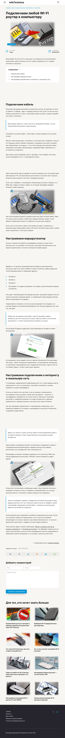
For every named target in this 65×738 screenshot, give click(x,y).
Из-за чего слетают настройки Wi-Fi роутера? (46, 650)
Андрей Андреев (53, 543)
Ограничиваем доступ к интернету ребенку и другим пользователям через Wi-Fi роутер (18, 625)
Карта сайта (9, 716)
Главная (8, 8)
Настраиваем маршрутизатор (21, 77)
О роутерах (37, 8)
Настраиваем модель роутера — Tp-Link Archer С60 (45, 673)
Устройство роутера (30, 529)
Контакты (9, 714)
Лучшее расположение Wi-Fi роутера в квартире (44, 699)
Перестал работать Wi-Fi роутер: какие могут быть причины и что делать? (17, 674)
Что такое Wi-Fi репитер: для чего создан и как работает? (18, 650)
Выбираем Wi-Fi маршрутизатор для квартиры (45, 624)
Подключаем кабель (18, 74)
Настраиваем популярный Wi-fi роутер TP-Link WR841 (16, 699)
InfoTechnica (16, 2)
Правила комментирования (14, 718)
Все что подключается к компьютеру (22, 8)
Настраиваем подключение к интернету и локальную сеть (30, 79)
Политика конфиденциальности (15, 721)
